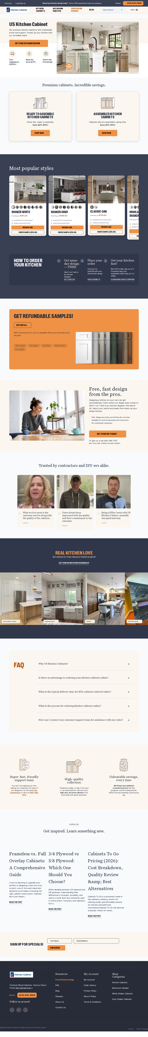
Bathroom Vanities (120, 988)
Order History (90, 985)
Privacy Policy (90, 991)
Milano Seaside (133, 621)
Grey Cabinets (33, 345)
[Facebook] (12, 1009)
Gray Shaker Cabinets (122, 999)
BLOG (91, 10)
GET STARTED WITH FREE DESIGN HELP (74, 563)
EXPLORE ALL (21, 325)
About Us (59, 1002)
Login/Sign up (20, 3)
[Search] (121, 9)
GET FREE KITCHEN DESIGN (27, 43)
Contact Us (60, 1007)
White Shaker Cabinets (122, 993)
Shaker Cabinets (60, 345)
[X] (25, 1009)
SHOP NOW (39, 133)
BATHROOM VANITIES (58, 9)
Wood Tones (46, 345)
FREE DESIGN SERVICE (76, 9)
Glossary (59, 996)
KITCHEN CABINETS (40, 9)
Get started (69, 279)
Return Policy (90, 996)
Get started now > (24, 988)
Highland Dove (50, 621)
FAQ (57, 985)
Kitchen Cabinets (119, 982)
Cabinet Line (123, 27)
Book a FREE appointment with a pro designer (85, 3)
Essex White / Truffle (9, 621)
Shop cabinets (94, 279)
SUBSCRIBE (55, 948)
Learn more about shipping (122, 279)
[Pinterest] (18, 1009)
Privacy (130, 1029)
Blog (57, 991)
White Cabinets (20, 345)
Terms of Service (142, 1029)
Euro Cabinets (19, 349)
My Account (89, 980)
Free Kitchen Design (64, 980)
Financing (8, 3)
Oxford (88, 621)
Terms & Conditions (92, 1002)
